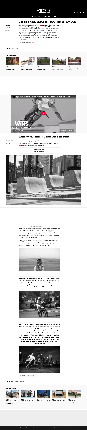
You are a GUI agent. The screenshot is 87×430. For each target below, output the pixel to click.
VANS (12, 381)
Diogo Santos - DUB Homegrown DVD (12, 65)
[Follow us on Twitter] (80, 12)
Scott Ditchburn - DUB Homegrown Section (59, 65)
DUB (40, 25)
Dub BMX (16, 48)
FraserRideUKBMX (8, 27)
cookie (12, 48)
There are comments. (28, 42)
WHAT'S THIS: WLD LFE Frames (59, 398)
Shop (54, 16)
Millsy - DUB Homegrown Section (74, 65)
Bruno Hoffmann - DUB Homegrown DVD (43, 65)
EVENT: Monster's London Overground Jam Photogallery (12, 398)
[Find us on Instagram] (83, 12)
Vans (20, 145)
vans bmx (16, 381)
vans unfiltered (21, 381)
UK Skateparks (47, 16)
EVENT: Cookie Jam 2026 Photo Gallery (43, 398)
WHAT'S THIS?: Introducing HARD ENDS (74, 398)
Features (33, 16)
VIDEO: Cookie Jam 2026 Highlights (28, 398)
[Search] (75, 12)
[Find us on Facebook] (77, 12)
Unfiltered (24, 140)
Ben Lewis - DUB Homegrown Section (28, 65)
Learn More (58, 427)
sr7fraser (6, 26)
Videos (39, 16)
